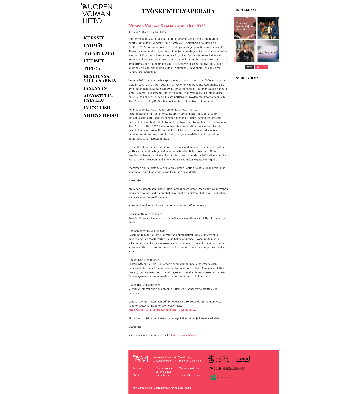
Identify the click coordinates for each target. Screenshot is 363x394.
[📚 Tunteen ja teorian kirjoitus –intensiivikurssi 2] (245, 28)
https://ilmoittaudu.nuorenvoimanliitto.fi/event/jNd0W (162, 310)
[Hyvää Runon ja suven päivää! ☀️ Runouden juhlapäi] (268, 28)
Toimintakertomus (189, 375)
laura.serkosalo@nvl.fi (184, 335)
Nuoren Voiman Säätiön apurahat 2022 (166, 26)
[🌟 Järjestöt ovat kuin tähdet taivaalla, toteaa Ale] (245, 51)
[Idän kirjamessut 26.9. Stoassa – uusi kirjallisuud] (268, 51)
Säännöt (137, 368)
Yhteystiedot (163, 375)
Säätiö (136, 375)
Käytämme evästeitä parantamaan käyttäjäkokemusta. (162, 388)
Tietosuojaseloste (189, 368)
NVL (96, 13)
